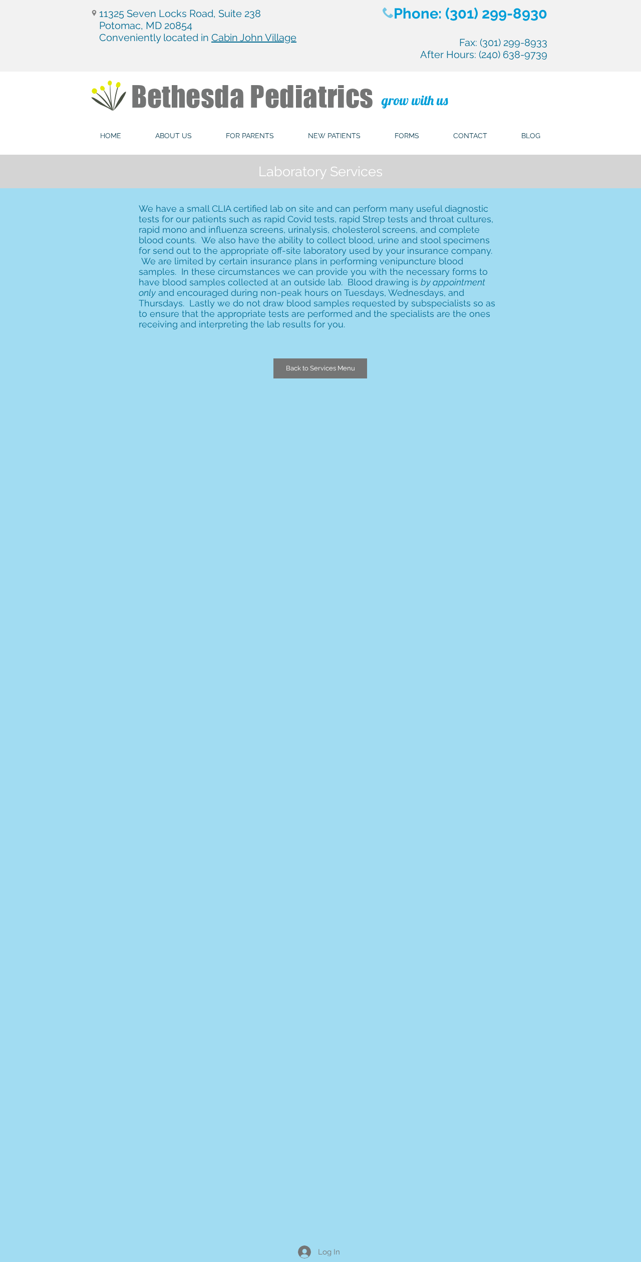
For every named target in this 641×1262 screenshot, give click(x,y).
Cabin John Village (253, 38)
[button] (173, 136)
